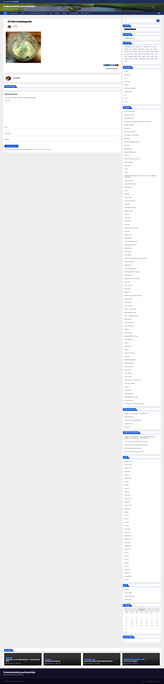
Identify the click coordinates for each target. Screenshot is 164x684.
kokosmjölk (127, 54)
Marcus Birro (127, 282)
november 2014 (128, 498)
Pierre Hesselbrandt (129, 326)
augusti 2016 (127, 471)
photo (156, 54)
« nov (125, 632)
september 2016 (128, 468)
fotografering (141, 49)
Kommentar (7, 100)
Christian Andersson (129, 180)
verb (147, 58)
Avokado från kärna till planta (141, 444)
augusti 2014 (127, 508)
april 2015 (126, 488)
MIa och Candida (128, 298)
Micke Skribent (127, 302)
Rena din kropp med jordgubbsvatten (132, 420)
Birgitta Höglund (128, 148)
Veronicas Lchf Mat (128, 400)
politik (126, 56)
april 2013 (126, 562)
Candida (57, 13)
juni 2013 (126, 556)
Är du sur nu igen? (128, 423)
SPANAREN (127, 356)
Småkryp (126, 349)
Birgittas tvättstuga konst (130, 152)
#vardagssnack (128, 46)
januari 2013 (127, 573)
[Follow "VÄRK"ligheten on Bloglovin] (129, 38)
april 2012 (126, 579)
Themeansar (21, 681)
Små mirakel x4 (127, 346)
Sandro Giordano (128, 332)
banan (133, 46)
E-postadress (7, 133)
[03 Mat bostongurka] (23, 47)
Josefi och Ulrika (128, 248)
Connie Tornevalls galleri (130, 183)
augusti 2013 (127, 549)
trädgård (136, 58)
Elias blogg (126, 194)
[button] (157, 13)
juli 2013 (126, 552)
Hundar (143, 51)
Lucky (136, 54)
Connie (15, 25)
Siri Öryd (126, 342)
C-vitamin (155, 46)
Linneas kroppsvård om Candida (131, 271)
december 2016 (128, 464)
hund (139, 51)
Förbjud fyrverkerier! (129, 416)
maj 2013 (126, 559)
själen (143, 56)
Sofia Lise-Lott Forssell (129, 353)
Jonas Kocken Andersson (130, 244)
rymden (135, 56)
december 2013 (128, 535)
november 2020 (128, 461)
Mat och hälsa (127, 288)
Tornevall (126, 386)
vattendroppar (142, 58)
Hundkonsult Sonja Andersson (131, 227)
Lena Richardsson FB (129, 261)
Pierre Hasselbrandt (129, 322)
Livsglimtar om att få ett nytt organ (132, 278)
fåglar (155, 49)
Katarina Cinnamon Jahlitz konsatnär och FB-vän (135, 258)
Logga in (126, 589)
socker (152, 56)
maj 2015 (126, 485)
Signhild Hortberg (128, 339)
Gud (131, 51)
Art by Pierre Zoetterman (130, 131)
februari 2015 (127, 495)
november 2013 (128, 539)
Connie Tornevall (128, 441)
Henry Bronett (127, 221)
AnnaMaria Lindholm (129, 125)
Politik (125, 98)
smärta (147, 56)
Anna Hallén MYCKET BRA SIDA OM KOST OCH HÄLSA (137, 121)
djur (130, 49)
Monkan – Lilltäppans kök (130, 309)
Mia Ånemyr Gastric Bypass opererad (133, 295)
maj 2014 (126, 518)
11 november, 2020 (11, 663)
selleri (139, 56)
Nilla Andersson (128, 319)
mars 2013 (126, 566)
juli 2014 (126, 512)
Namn (6, 127)
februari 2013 (127, 569)
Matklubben (127, 292)
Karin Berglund (127, 251)
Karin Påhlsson (127, 254)
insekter (148, 51)
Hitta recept (127, 224)
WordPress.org (127, 599)
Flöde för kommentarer (129, 596)
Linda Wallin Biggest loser (130, 268)
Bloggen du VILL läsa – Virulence (132, 158)
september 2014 (128, 505)
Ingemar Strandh (128, 238)
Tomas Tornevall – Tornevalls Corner (132, 380)
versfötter (152, 58)
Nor (125, 448)
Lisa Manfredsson (128, 275)
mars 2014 (126, 525)
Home (143, 681)
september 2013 (128, 545)
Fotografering (74, 13)
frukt (151, 49)
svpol (131, 58)
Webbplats (6, 139)
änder (126, 61)
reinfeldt (130, 56)
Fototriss (147, 49)
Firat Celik (126, 214)
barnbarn (138, 46)
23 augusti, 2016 (129, 663)
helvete (135, 51)
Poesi (50, 13)
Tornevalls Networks (129, 393)
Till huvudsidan (13, 13)
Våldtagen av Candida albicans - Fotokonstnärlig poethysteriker (139, 436)
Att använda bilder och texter (37, 13)
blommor (146, 46)
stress (156, 56)
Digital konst (85, 13)
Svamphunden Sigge (129, 363)
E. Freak (126, 190)
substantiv (127, 58)
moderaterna (146, 54)
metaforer (140, 54)
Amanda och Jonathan (129, 114)
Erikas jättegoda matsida (130, 207)
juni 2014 (126, 515)
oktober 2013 (127, 542)
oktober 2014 (127, 501)
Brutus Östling (127, 165)
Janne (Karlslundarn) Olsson (131, 241)
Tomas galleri (127, 369)
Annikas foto (127, 128)
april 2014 (126, 522)
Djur (125, 78)
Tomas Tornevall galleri (129, 383)
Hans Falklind (127, 217)
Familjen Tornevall (128, 211)
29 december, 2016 (50, 663)
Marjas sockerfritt (128, 285)
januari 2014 (127, 532)
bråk (150, 46)
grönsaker (127, 51)
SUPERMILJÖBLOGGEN (130, 359)
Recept (65, 13)
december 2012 (128, 576)
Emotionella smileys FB (129, 200)
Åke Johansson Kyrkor (129, 111)
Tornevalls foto (127, 390)
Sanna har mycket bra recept (131, 336)
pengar (152, 54)
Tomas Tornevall (128, 376)
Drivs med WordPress (7, 681)
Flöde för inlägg (128, 592)
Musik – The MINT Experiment (131, 315)
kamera (156, 51)
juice (152, 51)
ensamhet (135, 49)
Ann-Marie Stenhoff (128, 118)
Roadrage (126, 329)
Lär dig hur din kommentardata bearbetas (41, 149)
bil (142, 46)
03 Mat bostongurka (111, 68)
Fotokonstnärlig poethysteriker (19, 6)
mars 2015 (126, 491)
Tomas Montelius (128, 373)
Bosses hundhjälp (128, 162)
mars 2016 (126, 474)
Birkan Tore (127, 155)
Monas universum (128, 305)
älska (156, 58)
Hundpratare (127, 231)
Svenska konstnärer (129, 366)
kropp (132, 54)
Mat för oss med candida (130, 88)
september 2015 (128, 478)
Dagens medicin (128, 187)
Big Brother (126, 145)
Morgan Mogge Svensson (130, 312)
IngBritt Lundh (127, 234)
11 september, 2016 (90, 663)
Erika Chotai (127, 204)
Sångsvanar (127, 427)
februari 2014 (127, 529)
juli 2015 (126, 481)
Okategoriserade (128, 91)
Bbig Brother (127, 138)
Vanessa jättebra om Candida (131, 397)
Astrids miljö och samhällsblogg (131, 135)
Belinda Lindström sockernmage (131, 141)
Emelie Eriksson (128, 197)
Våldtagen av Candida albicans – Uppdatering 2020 (136, 413)
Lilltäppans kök (127, 265)
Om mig (23, 13)
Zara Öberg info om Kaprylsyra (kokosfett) (134, 403)
